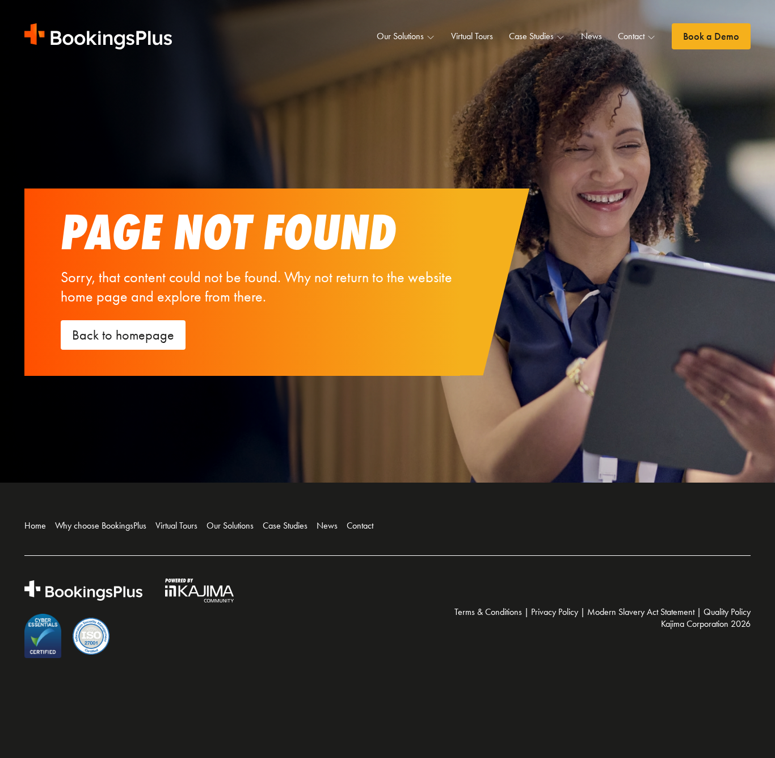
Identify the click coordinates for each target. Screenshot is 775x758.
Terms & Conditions (488, 611)
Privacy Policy (554, 611)
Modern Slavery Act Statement (640, 611)
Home (35, 525)
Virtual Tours (472, 36)
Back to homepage (123, 335)
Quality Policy (727, 611)
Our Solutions (400, 36)
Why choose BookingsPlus (100, 525)
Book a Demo (711, 36)
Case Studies (531, 36)
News (591, 36)
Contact (631, 36)
